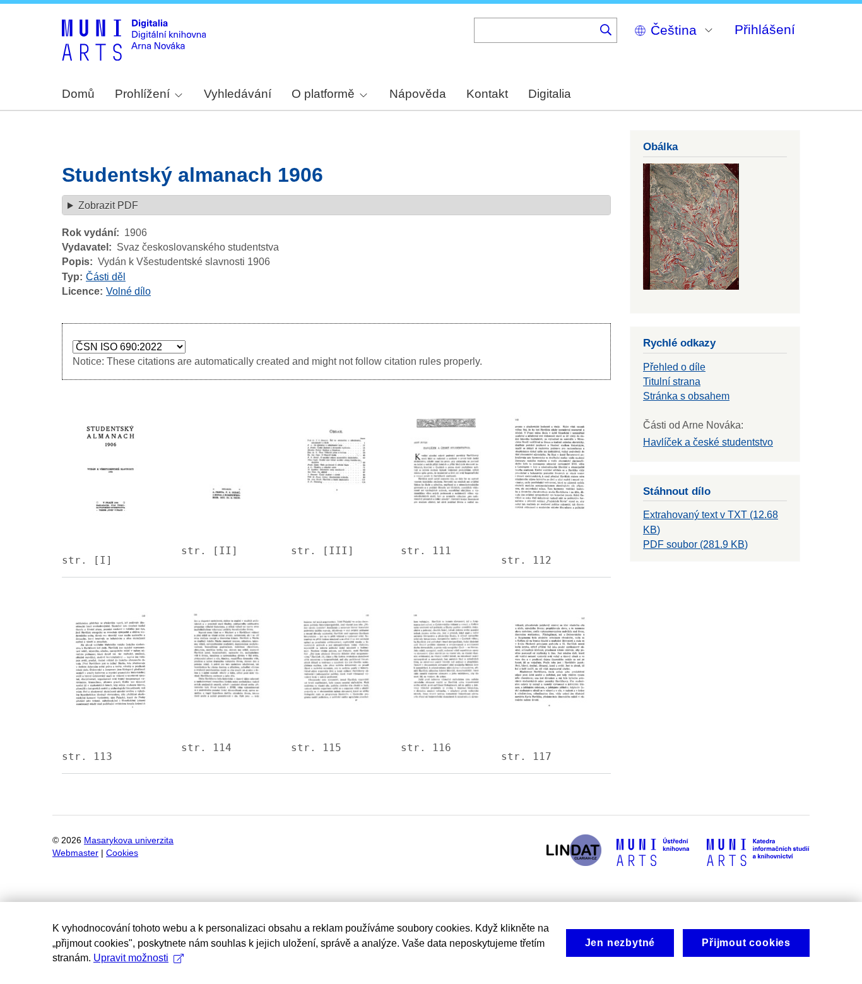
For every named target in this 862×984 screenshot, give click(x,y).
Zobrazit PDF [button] (108, 205)
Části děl (106, 276)
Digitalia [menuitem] (549, 94)
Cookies (122, 853)
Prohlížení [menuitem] (142, 94)
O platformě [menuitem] (323, 94)
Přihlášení (765, 29)
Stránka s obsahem (686, 396)
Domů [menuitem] (78, 94)
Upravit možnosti (130, 957)
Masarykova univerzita (129, 840)
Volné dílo (128, 291)
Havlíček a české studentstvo (708, 442)
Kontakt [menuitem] (487, 94)
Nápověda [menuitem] (417, 94)
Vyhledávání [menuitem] (237, 94)
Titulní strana (671, 381)
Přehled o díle (674, 367)
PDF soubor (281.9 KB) (695, 544)
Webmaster (75, 853)
